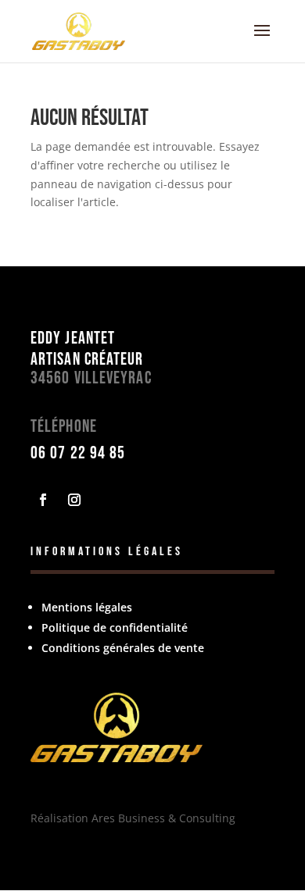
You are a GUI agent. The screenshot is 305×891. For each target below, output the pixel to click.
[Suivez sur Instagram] (74, 499)
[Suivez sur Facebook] (43, 499)
